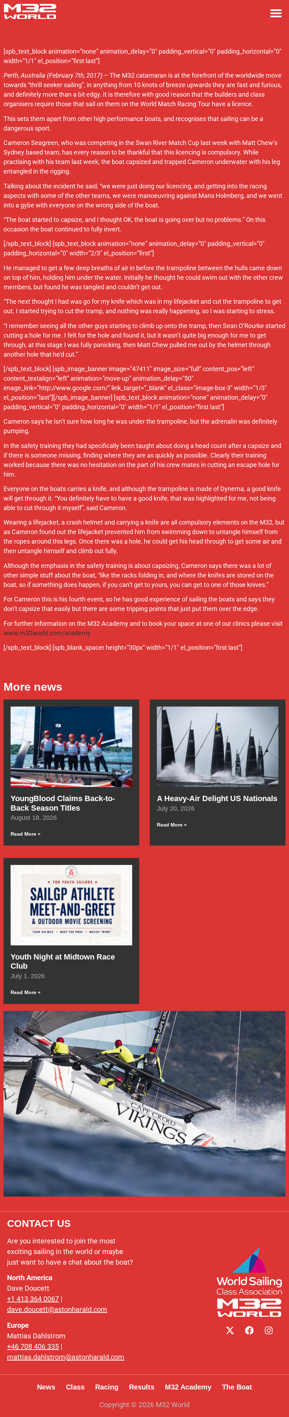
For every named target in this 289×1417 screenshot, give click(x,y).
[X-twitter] (230, 1330)
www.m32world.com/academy (47, 633)
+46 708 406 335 (33, 1346)
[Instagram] (269, 1330)
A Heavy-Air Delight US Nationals (217, 798)
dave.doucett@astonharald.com (57, 1309)
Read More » (26, 834)
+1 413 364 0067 (33, 1299)
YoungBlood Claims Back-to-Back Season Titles (63, 803)
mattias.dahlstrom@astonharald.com (65, 1357)
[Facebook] (249, 1330)
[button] (275, 13)
